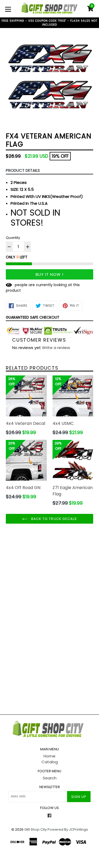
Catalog (49, 762)
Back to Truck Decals (53, 518)
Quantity (13, 237)
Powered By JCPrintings (68, 829)
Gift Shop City (35, 829)
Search (49, 778)
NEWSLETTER (49, 787)
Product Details (23, 170)
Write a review (56, 347)
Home (49, 756)
